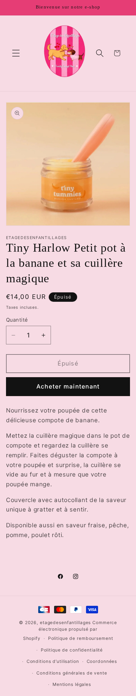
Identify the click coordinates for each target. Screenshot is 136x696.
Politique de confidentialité (72, 649)
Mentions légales (72, 684)
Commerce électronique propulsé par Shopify (70, 630)
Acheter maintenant (68, 386)
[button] (16, 53)
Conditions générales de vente (71, 673)
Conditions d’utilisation (53, 661)
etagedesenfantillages (65, 622)
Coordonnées (102, 661)
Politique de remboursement (80, 638)
